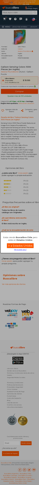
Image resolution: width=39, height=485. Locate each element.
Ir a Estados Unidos (20, 245)
